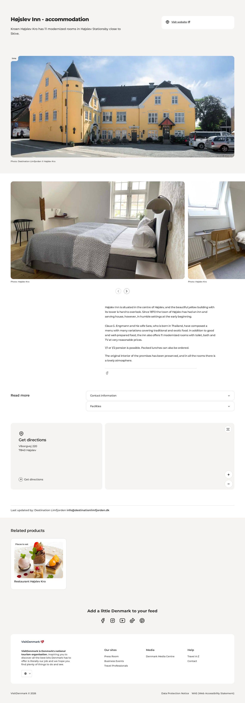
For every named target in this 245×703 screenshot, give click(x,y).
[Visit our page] (113, 620)
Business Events (114, 661)
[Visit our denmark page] (103, 620)
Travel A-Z (193, 656)
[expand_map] (228, 429)
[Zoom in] (229, 475)
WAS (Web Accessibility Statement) (213, 693)
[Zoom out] (229, 484)
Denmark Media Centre (160, 656)
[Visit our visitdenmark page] (122, 620)
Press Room (111, 656)
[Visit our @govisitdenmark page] (132, 620)
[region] (169, 456)
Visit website (179, 21)
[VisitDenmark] (32, 641)
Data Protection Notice (175, 693)
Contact (192, 661)
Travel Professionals (116, 665)
